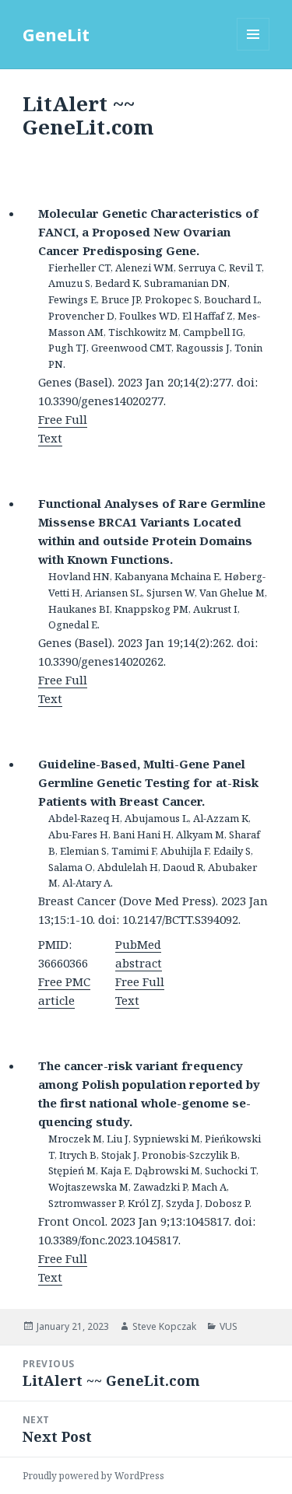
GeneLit (56, 34)
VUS (228, 1326)
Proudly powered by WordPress (93, 1475)
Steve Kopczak (164, 1326)
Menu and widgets (253, 50)
